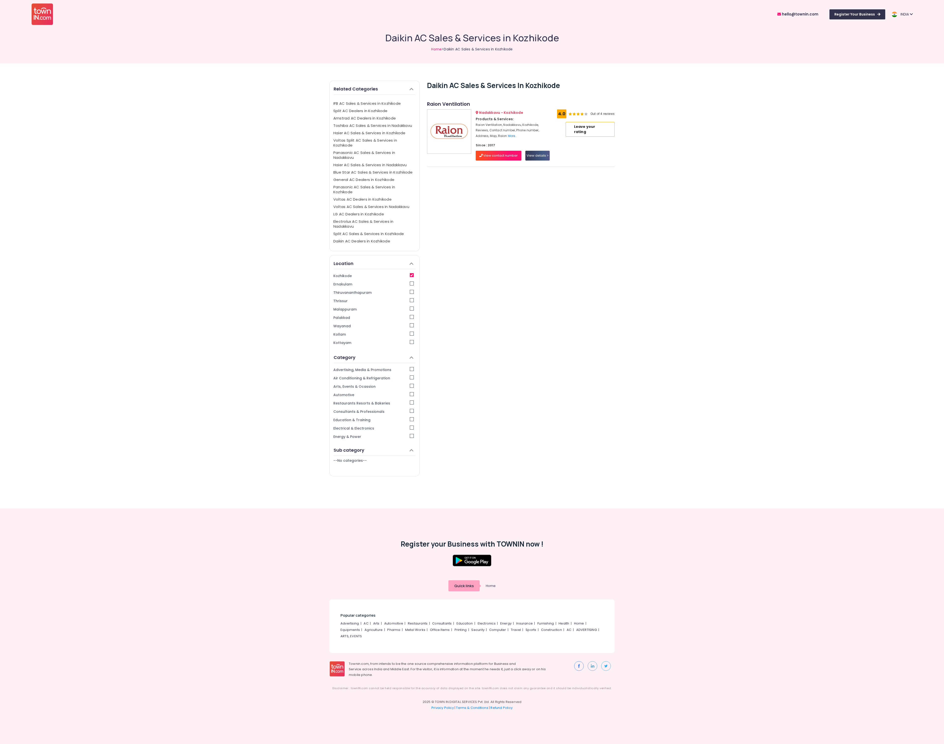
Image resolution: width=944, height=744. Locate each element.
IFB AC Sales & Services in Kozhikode (367, 103)
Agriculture (374, 629)
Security (478, 629)
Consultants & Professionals (358, 411)
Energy (506, 623)
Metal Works (415, 629)
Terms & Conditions (472, 707)
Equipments (350, 629)
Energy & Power (347, 436)
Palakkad (341, 317)
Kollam (339, 334)
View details (537, 155)
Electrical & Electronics (353, 428)
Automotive (343, 394)
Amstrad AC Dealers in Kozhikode (364, 118)
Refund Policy (501, 707)
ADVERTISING (586, 629)
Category (344, 357)
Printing (461, 629)
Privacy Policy (442, 707)
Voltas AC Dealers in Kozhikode (362, 199)
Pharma (393, 629)
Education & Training (351, 419)
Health (564, 623)
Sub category (349, 450)
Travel (516, 629)
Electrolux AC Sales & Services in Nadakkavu (363, 224)
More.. (512, 136)
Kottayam (342, 342)
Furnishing (545, 623)
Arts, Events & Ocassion (354, 386)
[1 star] (582, 114)
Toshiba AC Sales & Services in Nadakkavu (372, 125)
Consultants (442, 623)
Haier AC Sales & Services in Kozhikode (369, 132)
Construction (551, 629)
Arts (376, 623)
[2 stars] (586, 114)
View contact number (500, 155)
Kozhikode (342, 275)
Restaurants (418, 623)
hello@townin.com (799, 14)
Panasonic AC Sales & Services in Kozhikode (364, 189)
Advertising (349, 623)
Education (465, 623)
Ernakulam (342, 284)
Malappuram (345, 309)
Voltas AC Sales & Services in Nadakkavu (371, 206)
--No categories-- (350, 460)
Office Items (440, 629)
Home (436, 49)
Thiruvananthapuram (352, 292)
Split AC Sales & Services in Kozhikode (368, 233)
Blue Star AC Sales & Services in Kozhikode (373, 172)
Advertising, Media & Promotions (362, 369)
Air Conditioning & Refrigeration (361, 378)
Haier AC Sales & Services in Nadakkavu (370, 164)
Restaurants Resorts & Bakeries (361, 403)
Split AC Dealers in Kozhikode (360, 110)
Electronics (487, 623)
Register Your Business (854, 14)
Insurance (524, 623)
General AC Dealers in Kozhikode (363, 179)
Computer (497, 629)
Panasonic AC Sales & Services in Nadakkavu (364, 155)
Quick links (464, 585)
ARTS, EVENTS (351, 636)
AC (366, 623)
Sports (531, 629)
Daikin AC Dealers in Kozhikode (361, 241)
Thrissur (340, 300)
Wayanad (342, 326)
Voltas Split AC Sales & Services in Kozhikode (365, 143)
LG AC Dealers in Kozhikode (358, 214)
